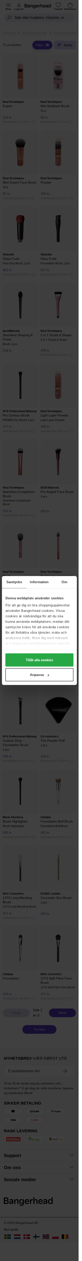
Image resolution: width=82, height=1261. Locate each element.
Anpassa (37, 675)
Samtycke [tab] (14, 582)
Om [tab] (64, 582)
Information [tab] (39, 582)
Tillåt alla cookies (39, 660)
